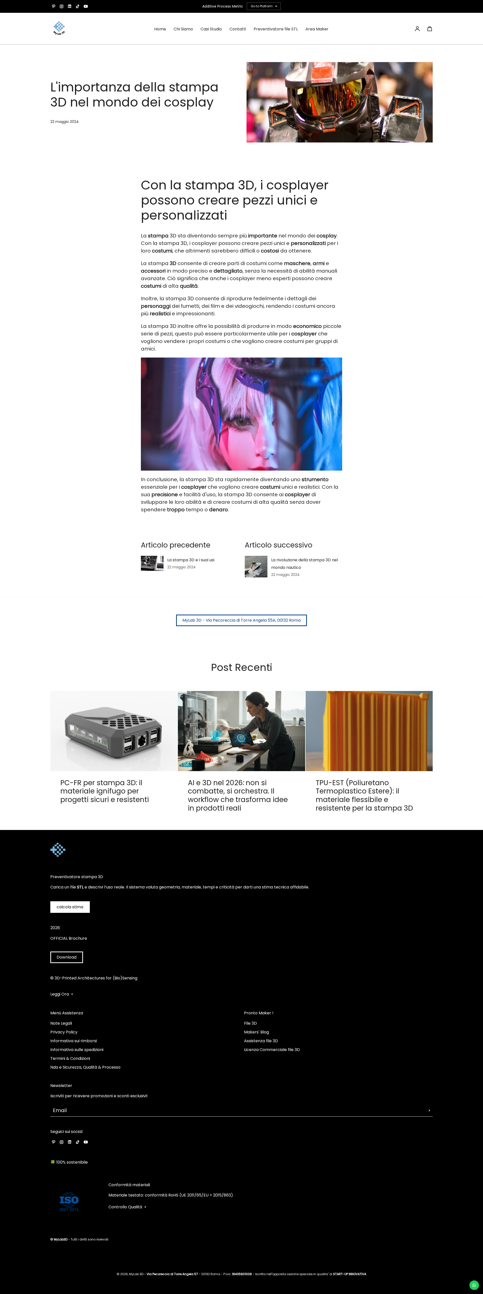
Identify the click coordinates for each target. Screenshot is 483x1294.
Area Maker (317, 29)
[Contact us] (474, 1285)
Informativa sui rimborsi (73, 1041)
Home (160, 29)
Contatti (237, 29)
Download (66, 957)
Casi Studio (211, 29)
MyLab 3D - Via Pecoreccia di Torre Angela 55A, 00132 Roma (241, 620)
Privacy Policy (63, 1032)
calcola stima (70, 907)
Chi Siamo (183, 29)
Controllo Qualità (125, 1207)
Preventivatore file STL (276, 29)
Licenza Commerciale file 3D (272, 1050)
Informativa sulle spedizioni (76, 1050)
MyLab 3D (136, 1274)
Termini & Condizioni (70, 1058)
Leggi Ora (59, 994)
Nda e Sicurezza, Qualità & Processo (85, 1067)
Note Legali (61, 1023)
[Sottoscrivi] (429, 1110)
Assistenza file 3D (261, 1041)
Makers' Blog (256, 1032)
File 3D (250, 1023)
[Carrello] (430, 29)
